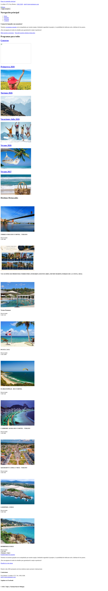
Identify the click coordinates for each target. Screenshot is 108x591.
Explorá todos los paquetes (8, 554)
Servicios (6, 19)
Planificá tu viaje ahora (7, 563)
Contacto (6, 20)
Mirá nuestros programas (7, 33)
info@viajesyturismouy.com (31, 4)
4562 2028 (20, 4)
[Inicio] (3, 7)
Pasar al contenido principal (8, 1)
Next (8, 553)
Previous (3, 553)
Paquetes (6, 17)
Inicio (5, 16)
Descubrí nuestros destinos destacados (25, 33)
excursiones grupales (11, 27)
